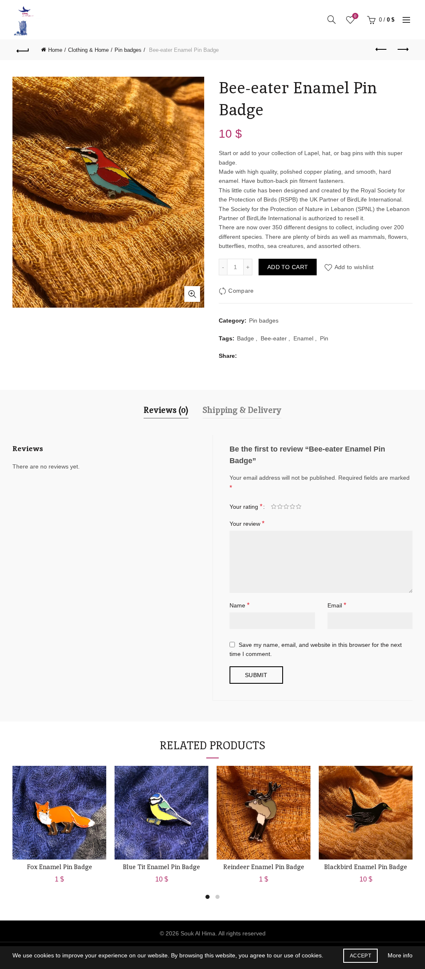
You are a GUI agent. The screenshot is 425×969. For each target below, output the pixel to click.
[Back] (22, 49)
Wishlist (355, 16)
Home (55, 50)
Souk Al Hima (198, 933)
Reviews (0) (166, 410)
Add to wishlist (354, 267)
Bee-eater (274, 338)
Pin (324, 338)
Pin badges (128, 50)
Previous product (381, 49)
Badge (245, 338)
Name (239, 605)
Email (336, 605)
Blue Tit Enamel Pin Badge (161, 867)
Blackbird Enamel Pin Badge (365, 867)
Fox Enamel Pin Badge (59, 867)
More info (400, 955)
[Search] (331, 19)
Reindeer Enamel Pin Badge (263, 867)
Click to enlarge (192, 294)
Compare (241, 291)
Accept (360, 956)
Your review (247, 523)
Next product (402, 49)
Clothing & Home (88, 50)
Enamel (303, 338)
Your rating (246, 506)
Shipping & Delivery (242, 410)
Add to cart (287, 267)
